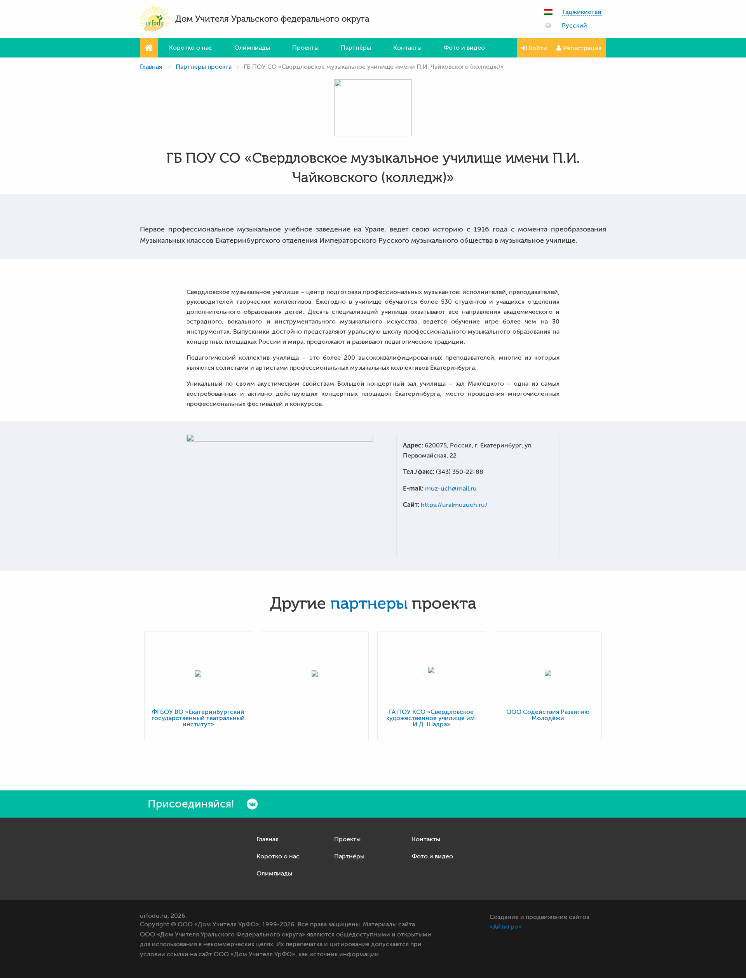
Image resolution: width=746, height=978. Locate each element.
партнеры (369, 603)
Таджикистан (581, 12)
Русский (574, 26)
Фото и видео (464, 47)
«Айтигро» (506, 926)
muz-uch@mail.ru (451, 488)
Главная (151, 66)
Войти (537, 48)
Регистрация (581, 48)
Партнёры (356, 47)
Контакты (407, 47)
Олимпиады (252, 47)
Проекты (305, 47)
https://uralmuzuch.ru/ (454, 504)
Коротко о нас (190, 47)
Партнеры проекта (204, 66)
